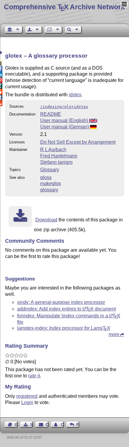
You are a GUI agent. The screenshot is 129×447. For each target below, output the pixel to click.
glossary (49, 189)
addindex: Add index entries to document (66, 308)
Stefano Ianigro (56, 162)
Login (27, 402)
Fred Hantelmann (58, 155)
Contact (47, 424)
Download (46, 219)
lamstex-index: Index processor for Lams (63, 328)
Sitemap (31, 424)
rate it (34, 375)
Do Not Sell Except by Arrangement (78, 142)
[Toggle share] (2, 53)
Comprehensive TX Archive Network (64, 7)
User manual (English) (64, 120)
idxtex (75, 94)
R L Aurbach (53, 149)
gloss (46, 177)
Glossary (49, 169)
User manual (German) (65, 126)
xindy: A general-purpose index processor (61, 302)
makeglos (50, 183)
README (50, 114)
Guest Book (16, 424)
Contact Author (62, 424)
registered (27, 396)
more (114, 334)
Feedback (77, 424)
